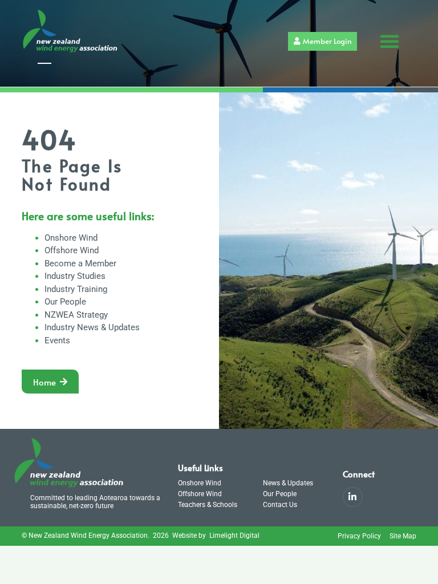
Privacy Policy (359, 536)
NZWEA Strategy (76, 315)
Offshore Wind (71, 250)
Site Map (403, 536)
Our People (65, 302)
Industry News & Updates (92, 327)
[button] (389, 41)
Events (57, 340)
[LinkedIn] (353, 497)
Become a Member (80, 263)
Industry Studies (75, 276)
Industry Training (75, 289)
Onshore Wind (71, 238)
